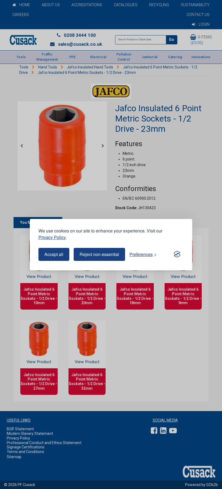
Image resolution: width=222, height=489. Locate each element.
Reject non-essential (99, 254)
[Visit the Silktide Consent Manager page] (177, 254)
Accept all (53, 254)
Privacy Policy (52, 237)
